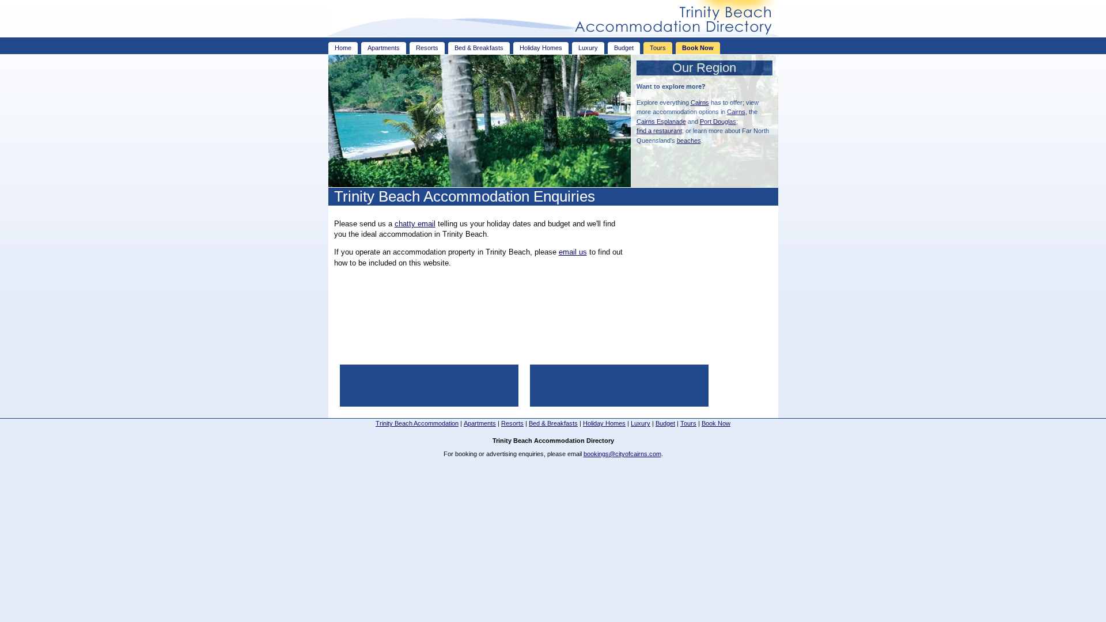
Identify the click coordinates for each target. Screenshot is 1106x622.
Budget (624, 47)
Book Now (698, 47)
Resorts (427, 47)
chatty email (415, 223)
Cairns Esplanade (661, 121)
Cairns (700, 102)
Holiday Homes (541, 47)
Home (343, 47)
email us (573, 252)
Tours (658, 47)
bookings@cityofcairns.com (622, 453)
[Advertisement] (700, 283)
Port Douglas (718, 121)
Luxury (588, 47)
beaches (689, 140)
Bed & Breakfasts (478, 47)
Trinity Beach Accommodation (417, 423)
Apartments (384, 47)
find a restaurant (659, 130)
